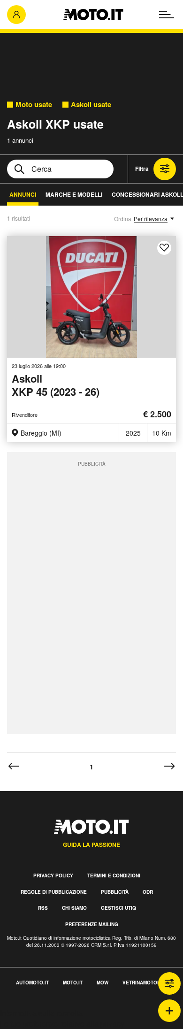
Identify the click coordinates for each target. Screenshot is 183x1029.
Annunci (22, 194)
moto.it (73, 982)
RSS (43, 908)
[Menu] (166, 14)
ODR (148, 892)
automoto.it (32, 982)
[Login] (16, 14)
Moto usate (33, 104)
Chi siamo (74, 908)
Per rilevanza (151, 219)
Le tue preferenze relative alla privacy (62, 1023)
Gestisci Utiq (118, 908)
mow (102, 982)
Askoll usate (91, 104)
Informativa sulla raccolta (41, 1012)
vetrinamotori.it (145, 982)
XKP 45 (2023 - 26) (55, 385)
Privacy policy (53, 875)
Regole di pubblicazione (54, 892)
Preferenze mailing (91, 924)
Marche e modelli (74, 194)
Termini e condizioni (113, 875)
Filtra (142, 168)
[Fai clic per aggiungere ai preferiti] (164, 248)
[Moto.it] (93, 14)
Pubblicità (115, 892)
